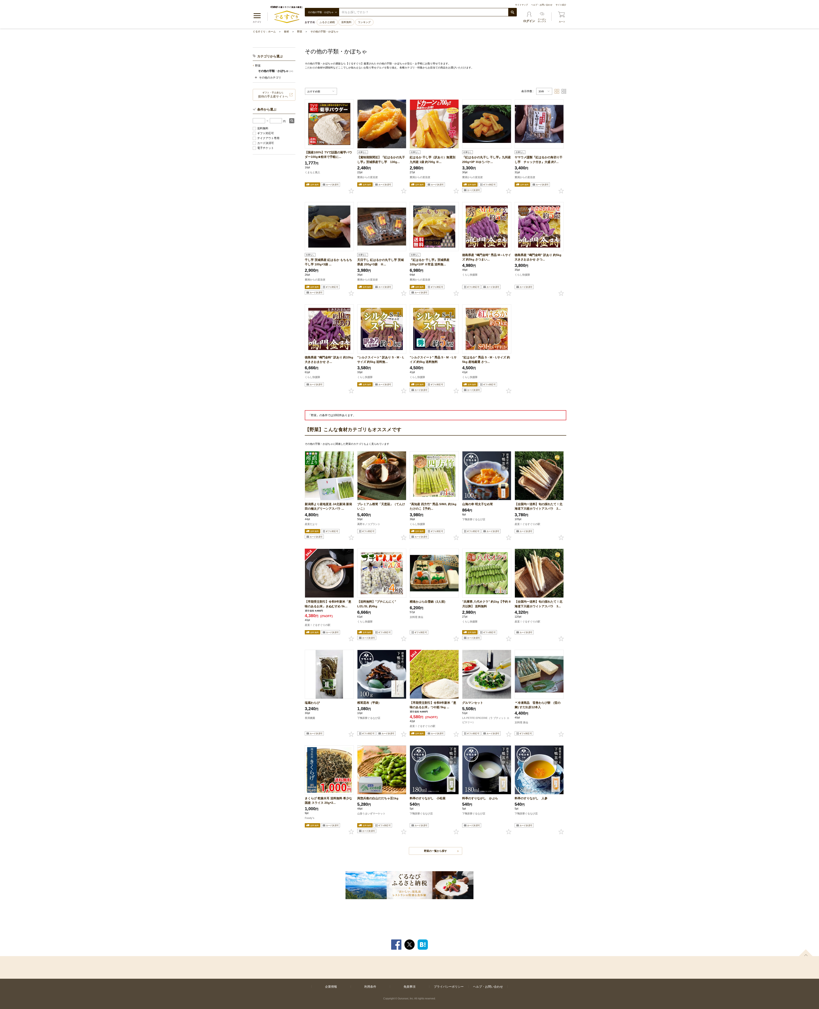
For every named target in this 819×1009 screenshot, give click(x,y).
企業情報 (331, 986)
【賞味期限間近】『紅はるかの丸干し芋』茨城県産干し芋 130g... (381, 159)
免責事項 (409, 986)
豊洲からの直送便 (367, 177)
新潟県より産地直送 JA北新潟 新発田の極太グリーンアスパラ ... (328, 506)
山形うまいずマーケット (371, 813)
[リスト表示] (564, 91)
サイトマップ (521, 5)
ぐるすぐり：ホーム (264, 31)
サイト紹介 (561, 5)
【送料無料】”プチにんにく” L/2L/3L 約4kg (376, 604)
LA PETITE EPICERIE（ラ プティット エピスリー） (485, 720)
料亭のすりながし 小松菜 (428, 798)
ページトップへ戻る (806, 952)
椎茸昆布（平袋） (369, 702)
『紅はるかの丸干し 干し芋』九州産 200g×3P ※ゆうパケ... (486, 159)
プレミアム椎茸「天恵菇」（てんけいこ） (381, 506)
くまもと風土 (312, 172)
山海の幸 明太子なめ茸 (477, 504)
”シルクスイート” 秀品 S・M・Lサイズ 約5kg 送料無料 (433, 359)
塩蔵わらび (312, 702)
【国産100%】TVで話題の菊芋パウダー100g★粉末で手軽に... (328, 154)
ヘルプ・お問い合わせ (541, 5)
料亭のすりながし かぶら (480, 798)
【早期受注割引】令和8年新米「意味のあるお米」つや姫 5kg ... (433, 705)
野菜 (299, 31)
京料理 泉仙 (416, 617)
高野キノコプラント (368, 524)
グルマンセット (472, 702)
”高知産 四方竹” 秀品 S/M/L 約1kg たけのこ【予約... (433, 506)
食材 (286, 31)
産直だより (311, 524)
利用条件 (370, 986)
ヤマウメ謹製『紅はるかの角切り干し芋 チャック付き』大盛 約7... (538, 159)
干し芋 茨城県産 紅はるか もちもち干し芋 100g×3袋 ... (328, 262)
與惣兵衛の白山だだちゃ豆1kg (377, 798)
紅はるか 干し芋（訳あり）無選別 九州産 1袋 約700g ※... (432, 159)
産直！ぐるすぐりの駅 (527, 524)
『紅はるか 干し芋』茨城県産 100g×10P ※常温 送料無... (431, 262)
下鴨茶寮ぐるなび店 (473, 519)
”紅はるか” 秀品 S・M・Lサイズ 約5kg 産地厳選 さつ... (486, 359)
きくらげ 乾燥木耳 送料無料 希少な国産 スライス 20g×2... (328, 800)
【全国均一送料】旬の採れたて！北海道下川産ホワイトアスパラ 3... (538, 604)
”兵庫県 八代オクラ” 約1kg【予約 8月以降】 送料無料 (486, 604)
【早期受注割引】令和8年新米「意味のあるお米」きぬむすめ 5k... (328, 604)
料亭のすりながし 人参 (531, 798)
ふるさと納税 (327, 22)
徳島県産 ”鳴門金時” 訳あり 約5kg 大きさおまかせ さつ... (538, 257)
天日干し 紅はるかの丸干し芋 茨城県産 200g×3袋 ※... (380, 262)
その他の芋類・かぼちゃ (324, 31)
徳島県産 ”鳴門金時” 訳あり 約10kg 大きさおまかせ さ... (329, 359)
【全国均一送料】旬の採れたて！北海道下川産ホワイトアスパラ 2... (538, 506)
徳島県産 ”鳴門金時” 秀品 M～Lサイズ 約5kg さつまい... (486, 257)
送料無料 (346, 22)
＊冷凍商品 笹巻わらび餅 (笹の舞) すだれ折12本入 (538, 705)
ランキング (364, 22)
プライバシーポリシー (449, 986)
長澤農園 (310, 718)
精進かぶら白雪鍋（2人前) (427, 601)
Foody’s (309, 818)
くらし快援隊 (470, 274)
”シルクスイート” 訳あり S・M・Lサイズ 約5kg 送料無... (380, 359)
